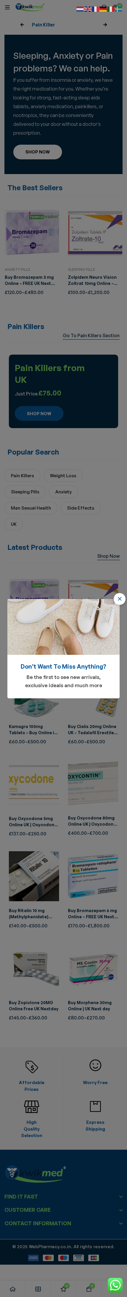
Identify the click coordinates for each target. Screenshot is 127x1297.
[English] (88, 8)
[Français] (96, 8)
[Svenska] (119, 8)
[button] (120, 599)
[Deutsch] (103, 8)
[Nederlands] (80, 8)
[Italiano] (111, 8)
